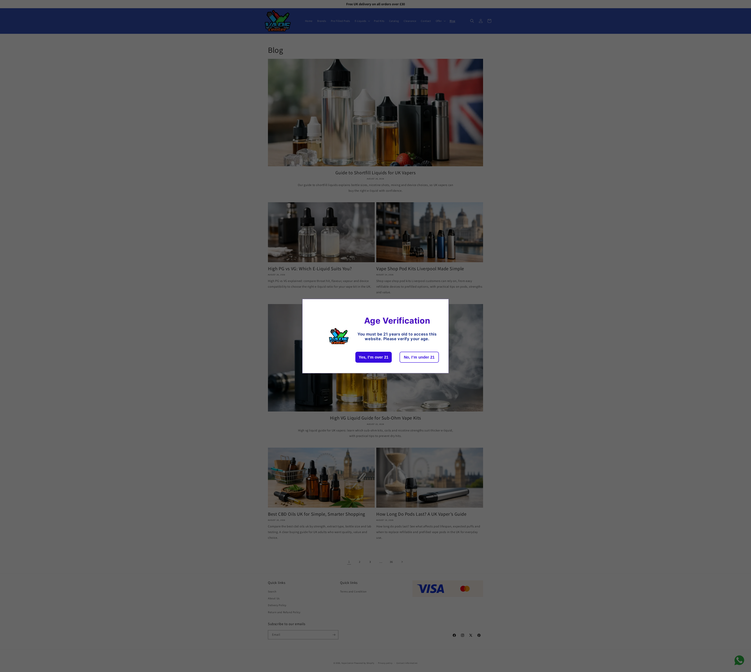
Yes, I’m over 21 (373, 357)
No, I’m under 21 (419, 357)
